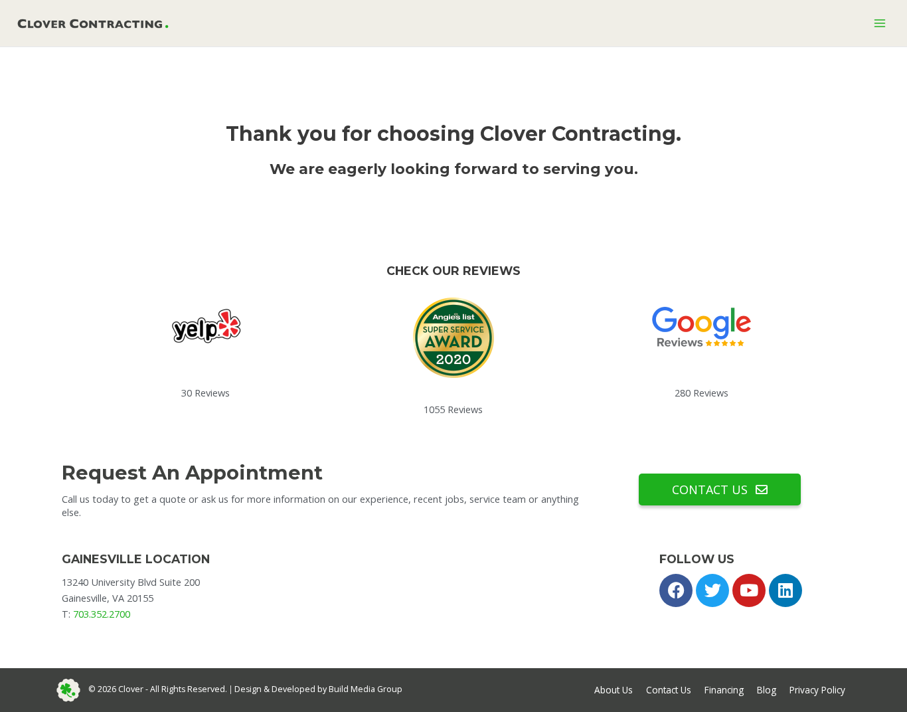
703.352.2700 (101, 613)
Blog (766, 689)
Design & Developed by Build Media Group (318, 689)
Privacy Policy (817, 689)
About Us (613, 689)
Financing (724, 689)
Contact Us (668, 689)
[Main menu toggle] (880, 23)
